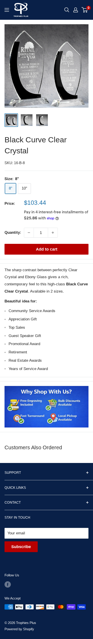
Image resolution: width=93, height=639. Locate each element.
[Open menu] (7, 10)
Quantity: (13, 232)
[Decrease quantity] (29, 232)
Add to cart (46, 249)
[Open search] (66, 9)
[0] (85, 10)
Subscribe (21, 546)
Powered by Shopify (19, 629)
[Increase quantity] (53, 232)
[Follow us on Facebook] (8, 584)
